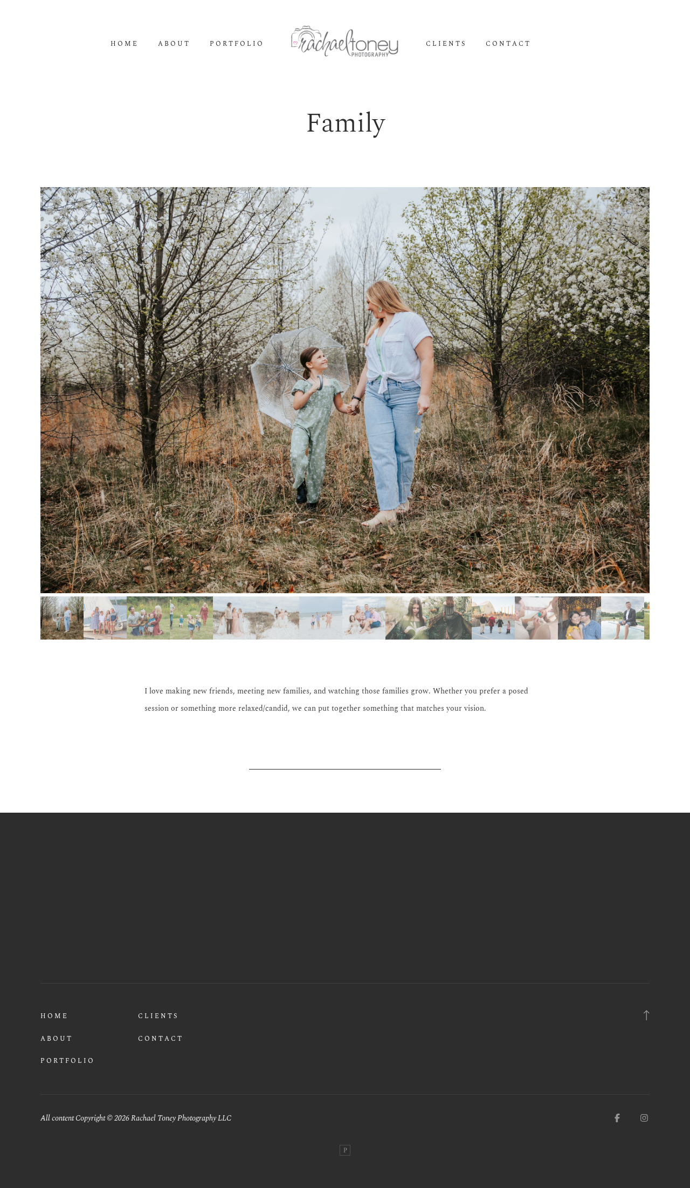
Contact (508, 44)
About (174, 44)
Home (125, 44)
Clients (446, 44)
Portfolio (237, 44)
